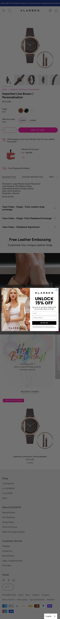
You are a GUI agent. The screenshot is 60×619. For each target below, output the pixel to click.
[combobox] (50, 616)
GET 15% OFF (44, 323)
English (48, 616)
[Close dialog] (56, 289)
